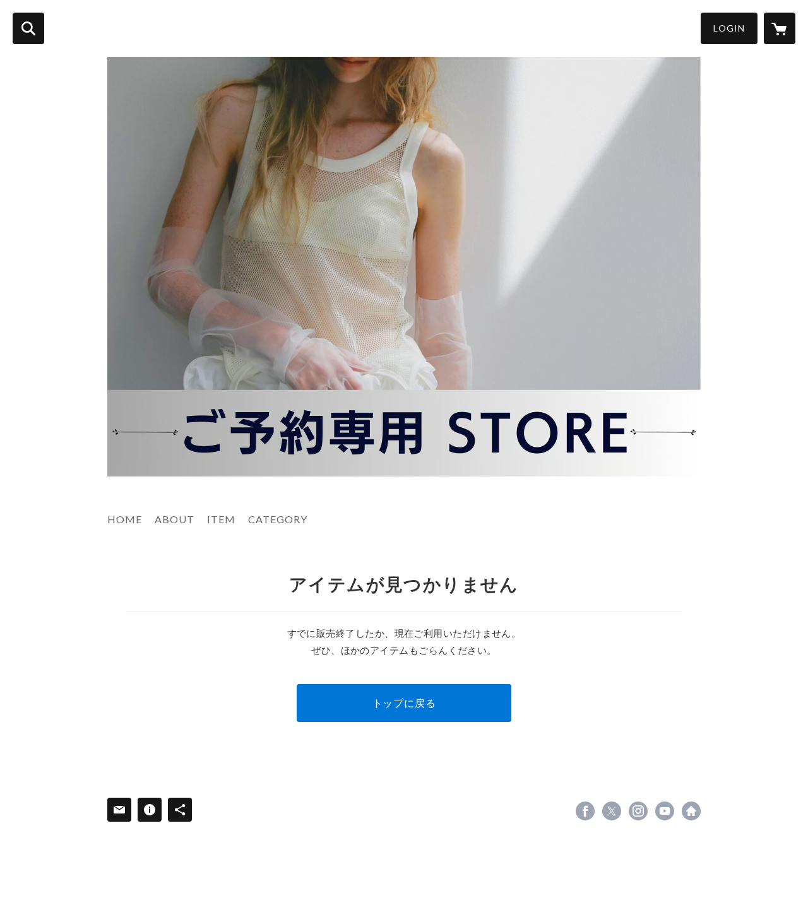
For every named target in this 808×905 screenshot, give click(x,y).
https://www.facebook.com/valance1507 (585, 810)
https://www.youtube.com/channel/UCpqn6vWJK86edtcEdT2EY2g (664, 810)
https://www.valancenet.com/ (691, 810)
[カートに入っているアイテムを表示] (779, 28)
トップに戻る (404, 703)
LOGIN (729, 28)
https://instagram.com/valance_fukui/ (638, 810)
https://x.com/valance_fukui (611, 810)
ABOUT (174, 519)
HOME (124, 519)
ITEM (221, 519)
